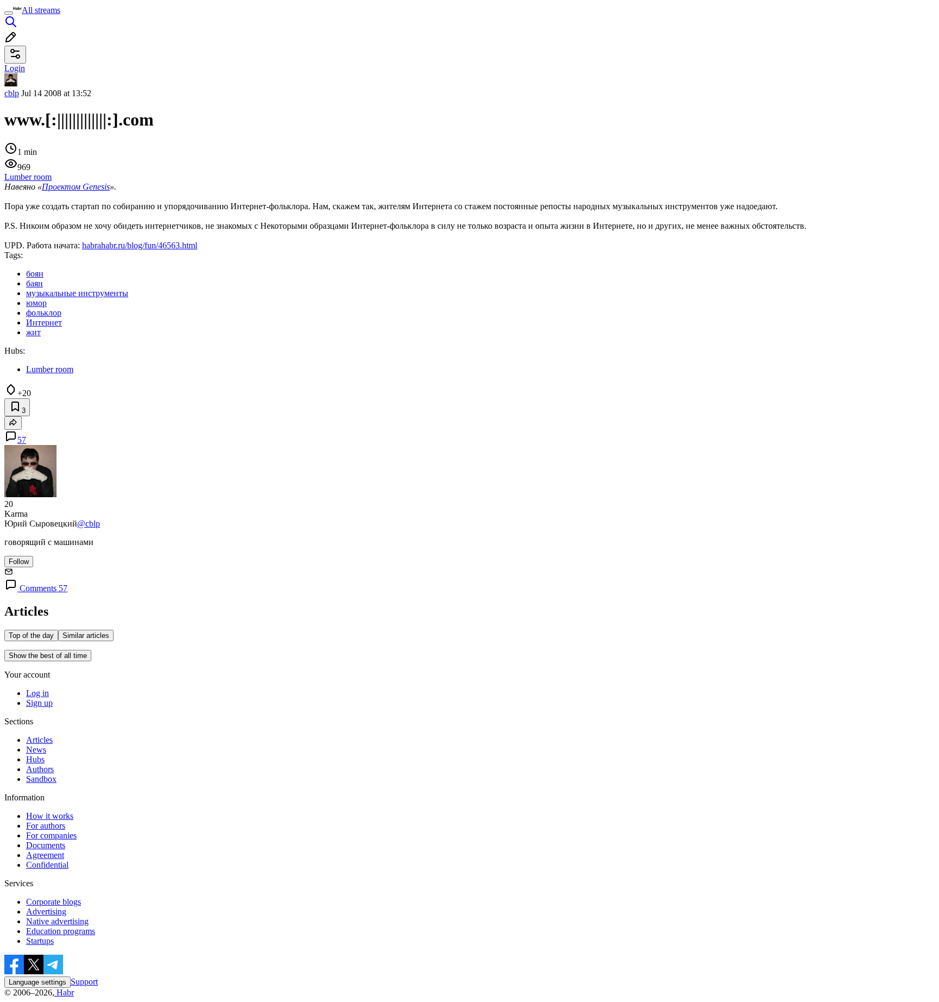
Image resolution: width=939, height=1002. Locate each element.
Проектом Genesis (76, 186)
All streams (41, 10)
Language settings (37, 982)
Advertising (46, 911)
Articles (39, 739)
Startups (40, 940)
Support (84, 981)
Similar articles (85, 635)
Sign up (39, 702)
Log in (37, 693)
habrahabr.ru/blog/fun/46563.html (139, 245)
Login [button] (14, 68)
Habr (64, 992)
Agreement (45, 855)
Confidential (47, 864)
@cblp (88, 523)
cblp (11, 93)
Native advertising (57, 921)
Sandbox (41, 779)
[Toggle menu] (8, 13)
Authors (40, 769)
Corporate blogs (53, 901)
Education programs (60, 931)
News (36, 749)
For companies (51, 835)
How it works (49, 816)
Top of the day (31, 635)
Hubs (35, 759)
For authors (45, 825)
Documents (45, 845)
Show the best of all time (48, 656)
